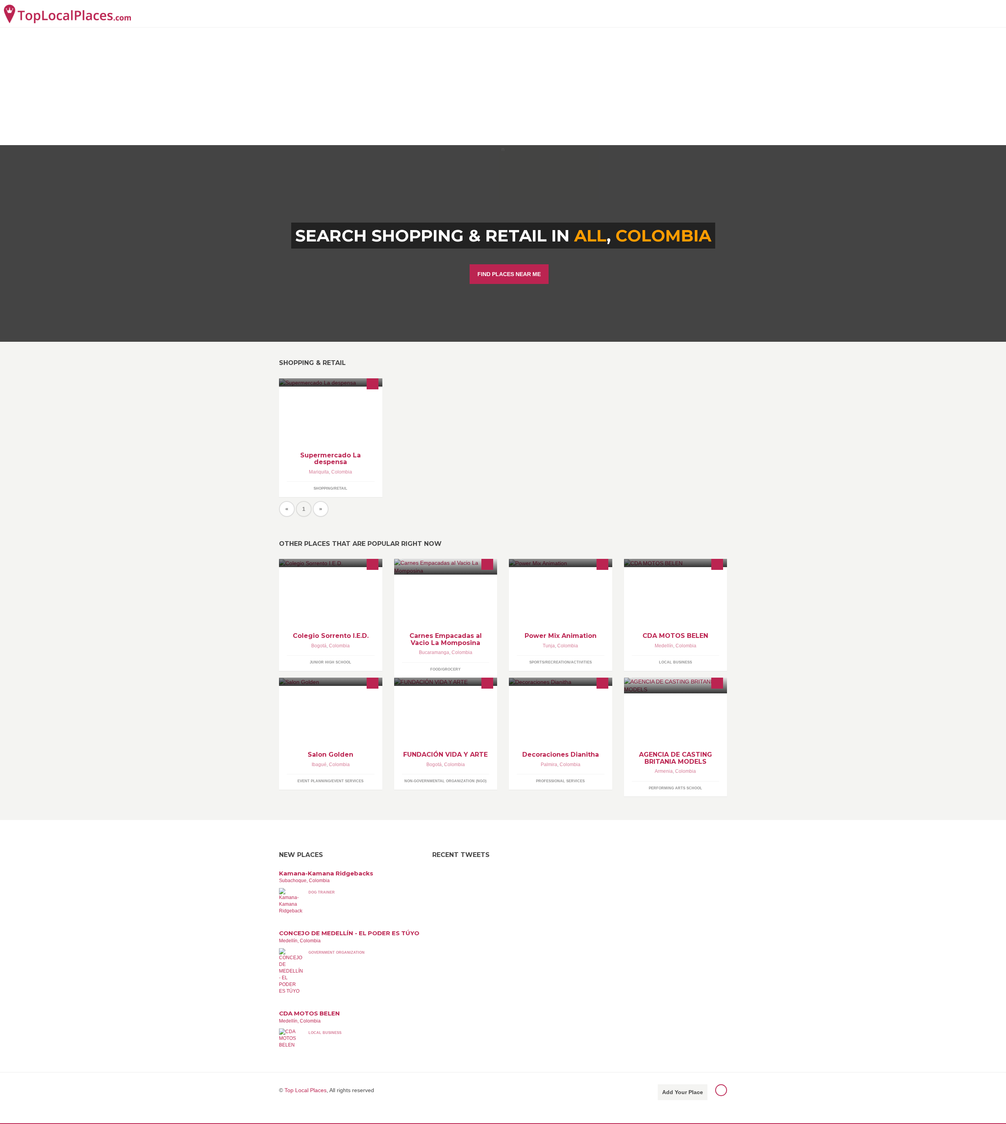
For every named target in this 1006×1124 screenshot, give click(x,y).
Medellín (664, 646)
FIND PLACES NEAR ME (509, 274)
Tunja (549, 646)
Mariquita (319, 472)
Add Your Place (682, 1092)
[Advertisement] (503, 86)
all (590, 235)
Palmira (549, 764)
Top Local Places (306, 1090)
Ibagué (319, 764)
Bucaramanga (434, 652)
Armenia (664, 771)
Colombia (663, 235)
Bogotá (319, 646)
